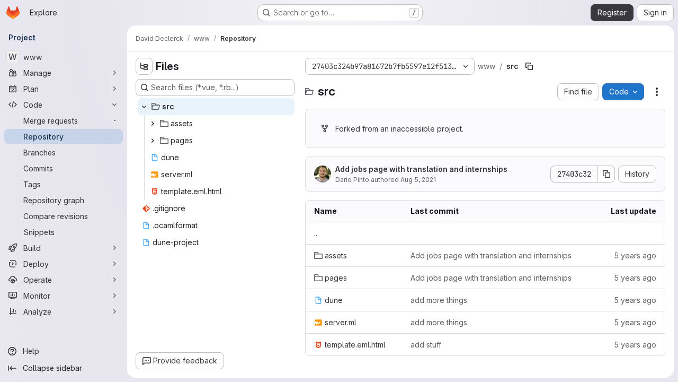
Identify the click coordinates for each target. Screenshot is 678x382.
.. (315, 233)
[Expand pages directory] (152, 140)
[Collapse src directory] (144, 106)
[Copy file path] (529, 66)
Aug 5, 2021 (418, 180)
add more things (439, 300)
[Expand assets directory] (152, 123)
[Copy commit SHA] (606, 174)
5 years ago (635, 255)
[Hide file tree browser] (144, 66)
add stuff (426, 344)
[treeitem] (216, 106)
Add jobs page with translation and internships (421, 168)
